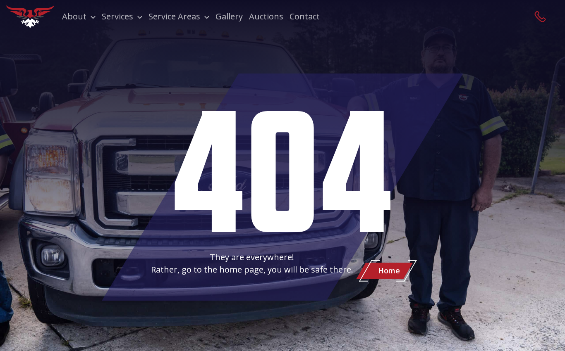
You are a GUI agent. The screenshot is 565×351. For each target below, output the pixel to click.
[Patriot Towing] (30, 16)
